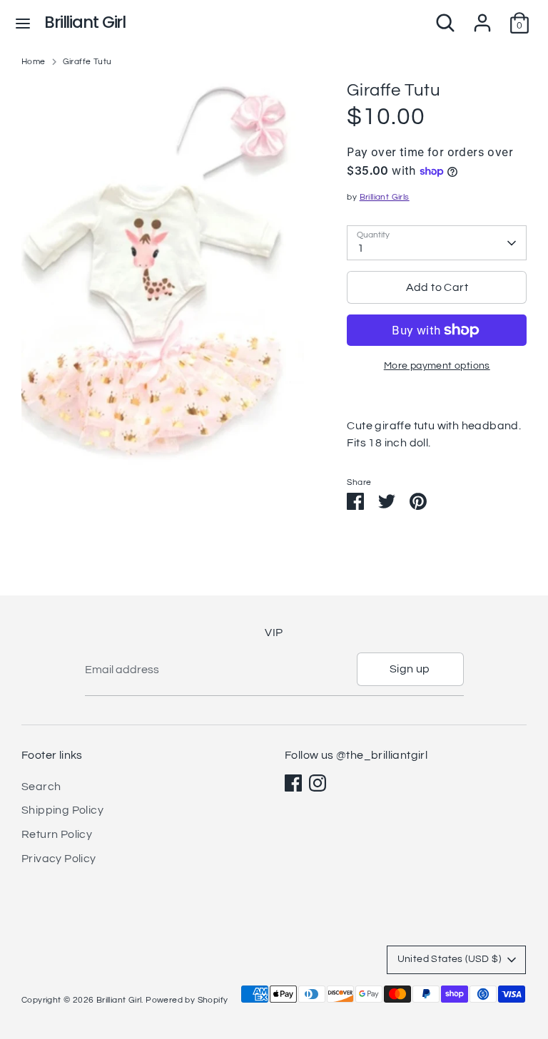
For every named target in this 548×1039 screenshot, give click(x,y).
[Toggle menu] (23, 22)
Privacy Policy (58, 858)
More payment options (437, 366)
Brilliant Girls (385, 197)
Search (41, 786)
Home (33, 61)
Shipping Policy (62, 810)
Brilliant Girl (85, 22)
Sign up (410, 669)
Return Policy (56, 834)
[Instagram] (317, 783)
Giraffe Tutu (87, 61)
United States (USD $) (449, 959)
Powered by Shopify (187, 1000)
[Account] (482, 17)
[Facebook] (293, 783)
